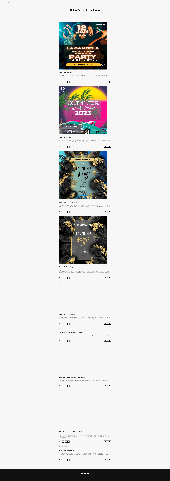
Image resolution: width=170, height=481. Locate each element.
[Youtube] (88, 474)
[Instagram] (85, 474)
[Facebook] (82, 474)
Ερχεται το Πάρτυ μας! (66, 267)
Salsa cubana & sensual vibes (68, 202)
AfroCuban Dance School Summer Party (70, 432)
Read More (106, 146)
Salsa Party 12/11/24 (65, 72)
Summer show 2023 (65, 137)
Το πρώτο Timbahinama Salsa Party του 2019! (72, 377)
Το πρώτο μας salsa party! (67, 450)
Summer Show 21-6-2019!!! (67, 314)
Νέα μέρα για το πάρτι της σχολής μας (71, 332)
